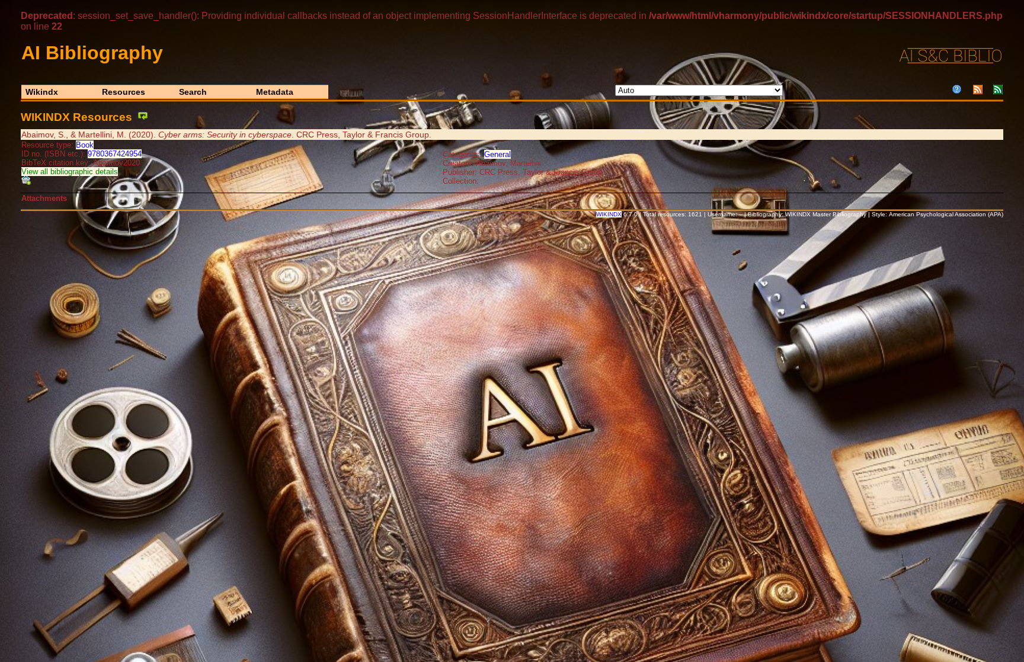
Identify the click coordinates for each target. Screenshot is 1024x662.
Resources (123, 92)
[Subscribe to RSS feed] (978, 91)
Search (193, 92)
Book (85, 144)
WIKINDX (609, 214)
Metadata (274, 92)
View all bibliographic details (69, 171)
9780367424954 (115, 153)
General (497, 154)
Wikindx (41, 92)
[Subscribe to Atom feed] (998, 91)
